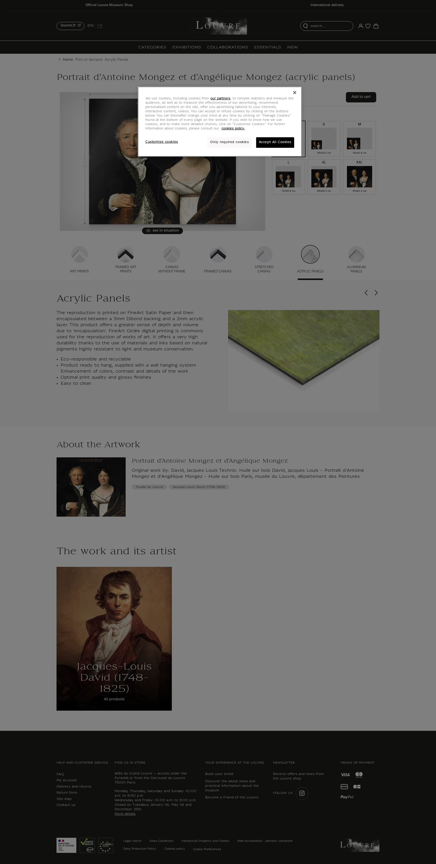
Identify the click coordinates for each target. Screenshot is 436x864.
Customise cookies (161, 142)
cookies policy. (233, 128)
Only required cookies (229, 142)
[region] (220, 122)
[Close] (294, 92)
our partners (220, 98)
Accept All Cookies (275, 142)
